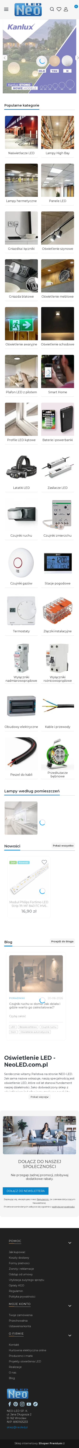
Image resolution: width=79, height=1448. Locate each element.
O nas (12, 1372)
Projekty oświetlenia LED (25, 1361)
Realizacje (15, 1367)
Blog (12, 1378)
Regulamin (43, 1199)
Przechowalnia (18, 1320)
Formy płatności (19, 1263)
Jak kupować (17, 1252)
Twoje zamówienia (21, 1315)
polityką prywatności (63, 1206)
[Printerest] (15, 1405)
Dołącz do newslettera (26, 1191)
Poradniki (17, 998)
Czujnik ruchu (48, 1026)
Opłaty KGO (16, 1285)
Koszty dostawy (19, 1257)
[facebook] (10, 1405)
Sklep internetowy (38, 1443)
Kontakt (14, 1344)
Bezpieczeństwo (28, 1026)
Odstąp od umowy (21, 1274)
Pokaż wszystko (63, 845)
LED (13, 1026)
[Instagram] (22, 1405)
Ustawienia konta (20, 1326)
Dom (13, 1032)
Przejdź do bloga (62, 941)
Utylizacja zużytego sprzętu (26, 1280)
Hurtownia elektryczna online (27, 1350)
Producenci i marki (21, 1356)
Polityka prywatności (22, 1296)
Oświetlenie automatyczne (34, 1032)
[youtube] (29, 1405)
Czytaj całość (17, 1016)
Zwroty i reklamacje (21, 1268)
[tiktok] (35, 1405)
